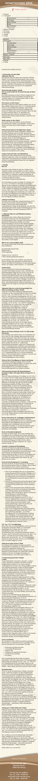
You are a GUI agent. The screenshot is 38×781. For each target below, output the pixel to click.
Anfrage (6, 34)
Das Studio (7, 32)
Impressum (15, 758)
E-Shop (6, 36)
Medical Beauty (11, 22)
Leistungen (7, 16)
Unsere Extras (11, 28)
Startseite (6, 14)
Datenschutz (22, 758)
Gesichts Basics (11, 18)
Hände (9, 24)
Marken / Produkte (9, 29)
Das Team (6, 31)
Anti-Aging (10, 20)
